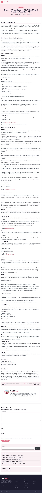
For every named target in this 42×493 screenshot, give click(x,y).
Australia (21, 7)
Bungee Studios (17, 481)
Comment (3, 411)
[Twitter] (4, 486)
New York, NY (26, 481)
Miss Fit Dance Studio (10, 254)
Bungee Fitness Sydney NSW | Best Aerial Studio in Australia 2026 (12, 457)
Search (3, 446)
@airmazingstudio (9, 365)
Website (2, 433)
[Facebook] (2, 486)
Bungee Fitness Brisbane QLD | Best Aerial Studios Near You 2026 (12, 459)
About (16, 485)
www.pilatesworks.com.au (10, 189)
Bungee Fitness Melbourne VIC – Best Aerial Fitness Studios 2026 (12, 455)
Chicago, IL (26, 485)
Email (2, 428)
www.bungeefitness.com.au (10, 122)
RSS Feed (34, 483)
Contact (16, 487)
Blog (15, 483)
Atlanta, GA (26, 483)
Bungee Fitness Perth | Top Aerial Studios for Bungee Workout (12, 461)
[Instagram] (6, 486)
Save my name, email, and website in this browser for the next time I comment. (17, 438)
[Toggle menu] (40, 2)
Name (2, 423)
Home (16, 479)
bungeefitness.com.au (9, 228)
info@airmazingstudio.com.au (9, 362)
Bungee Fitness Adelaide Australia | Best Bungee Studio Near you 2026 (13, 463)
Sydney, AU (26, 487)
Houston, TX (26, 479)
